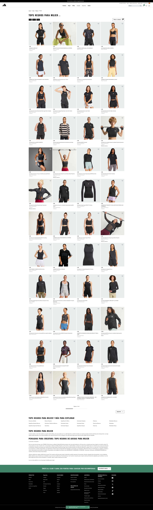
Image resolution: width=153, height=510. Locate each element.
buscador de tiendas (122, 3)
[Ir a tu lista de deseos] (146, 5)
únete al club (145, 3)
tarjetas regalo (140, 3)
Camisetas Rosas (80, 423)
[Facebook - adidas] (118, 478)
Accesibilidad (95, 507)
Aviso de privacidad (79, 507)
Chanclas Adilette (32, 421)
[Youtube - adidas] (118, 494)
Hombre (64, 5)
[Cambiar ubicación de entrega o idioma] (149, 3)
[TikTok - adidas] (118, 491)
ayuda (128, 3)
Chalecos (95, 421)
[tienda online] (4, 5)
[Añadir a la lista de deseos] (50, 24)
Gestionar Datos (69, 507)
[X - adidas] (118, 484)
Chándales (111, 423)
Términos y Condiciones (88, 507)
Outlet (89, 5)
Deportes (84, 5)
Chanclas (95, 425)
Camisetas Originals (81, 421)
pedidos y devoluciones (133, 3)
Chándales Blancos (113, 421)
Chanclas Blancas (97, 423)
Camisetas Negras (65, 425)
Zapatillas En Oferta (65, 421)
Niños (73, 5)
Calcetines (47, 425)
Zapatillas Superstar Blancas (35, 425)
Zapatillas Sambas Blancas (34, 423)
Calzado (78, 5)
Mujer (69, 5)
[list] (71, 20)
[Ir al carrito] (149, 5)
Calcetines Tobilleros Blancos (51, 423)
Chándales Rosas (112, 425)
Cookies (74, 507)
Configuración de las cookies (60, 507)
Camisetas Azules (64, 423)
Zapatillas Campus (81, 425)
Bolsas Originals (48, 421)
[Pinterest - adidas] (118, 487)
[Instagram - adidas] (118, 481)
